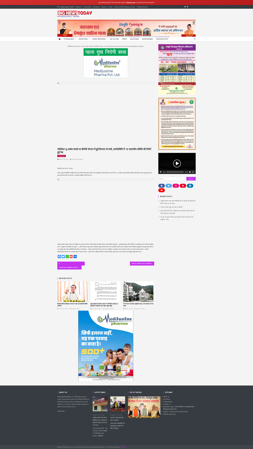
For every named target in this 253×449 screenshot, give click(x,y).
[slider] (175, 171)
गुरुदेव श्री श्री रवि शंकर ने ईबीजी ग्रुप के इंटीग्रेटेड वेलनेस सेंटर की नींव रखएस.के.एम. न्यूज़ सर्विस (177, 212)
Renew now (131, 2)
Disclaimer (96, 7)
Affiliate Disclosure (142, 7)
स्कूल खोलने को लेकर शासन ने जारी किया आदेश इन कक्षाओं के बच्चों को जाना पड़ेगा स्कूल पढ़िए (104, 305)
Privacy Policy (87, 7)
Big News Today (75, 308)
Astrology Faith (162, 39)
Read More (61, 411)
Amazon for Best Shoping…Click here (125, 7)
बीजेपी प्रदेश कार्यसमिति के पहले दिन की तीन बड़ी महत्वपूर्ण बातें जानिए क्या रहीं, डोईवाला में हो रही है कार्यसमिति (71, 267)
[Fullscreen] (193, 172)
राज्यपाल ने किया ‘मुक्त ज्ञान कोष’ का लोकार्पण (171, 207)
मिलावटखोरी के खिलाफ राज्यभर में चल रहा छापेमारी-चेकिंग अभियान (72, 305)
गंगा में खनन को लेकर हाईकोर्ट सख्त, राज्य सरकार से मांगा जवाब (138, 305)
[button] (177, 163)
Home (110, 7)
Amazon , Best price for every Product (175, 412)
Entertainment (147, 39)
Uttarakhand (69, 39)
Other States (83, 39)
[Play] (161, 172)
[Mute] (190, 172)
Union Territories (98, 39)
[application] (177, 163)
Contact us (78, 7)
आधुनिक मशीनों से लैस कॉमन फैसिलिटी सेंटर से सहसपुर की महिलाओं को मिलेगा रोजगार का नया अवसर (177, 202)
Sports (124, 39)
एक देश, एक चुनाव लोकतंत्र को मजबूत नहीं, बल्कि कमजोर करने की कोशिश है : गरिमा (176, 218)
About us (104, 7)
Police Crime (134, 39)
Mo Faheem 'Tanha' (77, 159)
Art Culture (114, 39)
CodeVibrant (123, 447)
